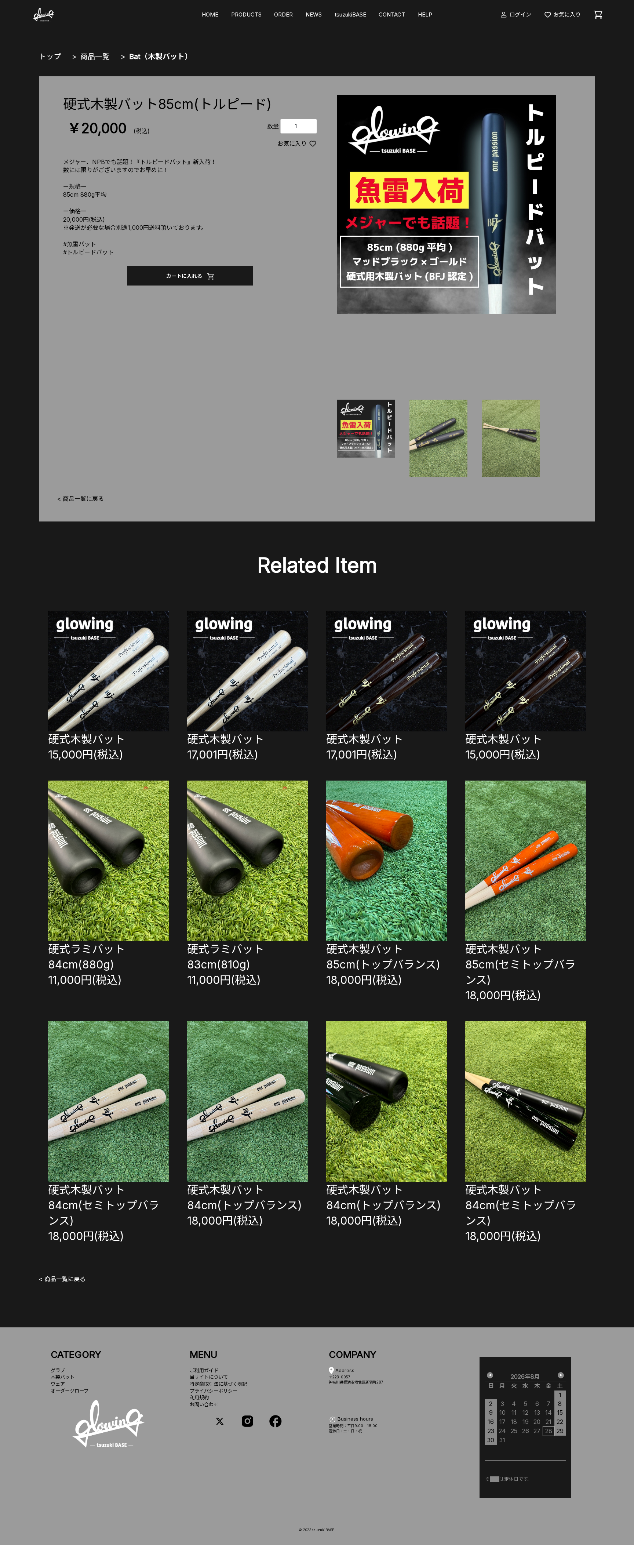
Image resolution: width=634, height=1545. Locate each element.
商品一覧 (95, 56)
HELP (425, 14)
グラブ (58, 1370)
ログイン (519, 14)
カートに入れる (186, 276)
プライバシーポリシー (213, 1391)
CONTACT (392, 14)
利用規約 (199, 1397)
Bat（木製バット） (160, 56)
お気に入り (566, 14)
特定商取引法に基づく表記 (218, 1384)
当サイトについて (209, 1377)
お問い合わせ (204, 1404)
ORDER (283, 14)
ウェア (58, 1384)
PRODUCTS (246, 14)
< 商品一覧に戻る (80, 498)
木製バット (62, 1377)
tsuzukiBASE (350, 14)
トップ (50, 56)
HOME (210, 14)
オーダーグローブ (69, 1391)
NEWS (314, 14)
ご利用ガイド (204, 1370)
